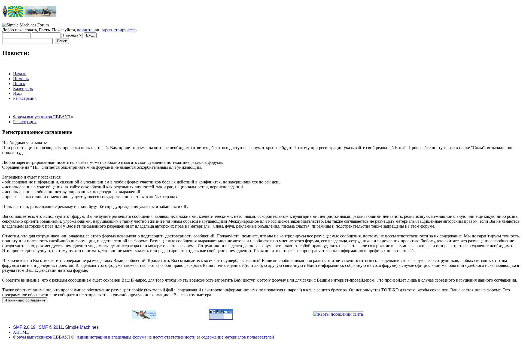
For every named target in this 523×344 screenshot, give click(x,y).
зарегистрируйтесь (119, 30)
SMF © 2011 (51, 327)
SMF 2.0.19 (24, 327)
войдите (84, 30)
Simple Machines (82, 327)
